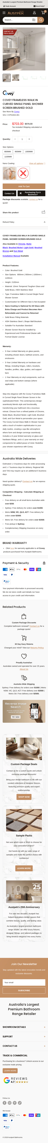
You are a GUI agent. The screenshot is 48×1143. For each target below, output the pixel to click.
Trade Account (10, 6)
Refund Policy (8, 222)
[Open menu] (4, 13)
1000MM (29, 151)
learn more (24, 868)
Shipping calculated (31, 127)
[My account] (34, 12)
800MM (7, 151)
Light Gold (28, 247)
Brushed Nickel (16, 247)
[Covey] (16, 91)
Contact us (28, 481)
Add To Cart (24, 186)
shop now (24, 797)
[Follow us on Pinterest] (15, 1103)
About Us (24, 669)
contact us (33, 199)
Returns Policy (37, 648)
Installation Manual (11, 256)
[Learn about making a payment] (24, 576)
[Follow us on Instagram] (9, 1103)
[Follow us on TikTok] (20, 1103)
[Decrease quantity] (15, 139)
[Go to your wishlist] (38, 12)
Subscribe (24, 990)
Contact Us (9, 193)
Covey (16, 111)
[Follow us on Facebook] (4, 1103)
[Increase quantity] (29, 139)
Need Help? (40, 6)
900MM (18, 151)
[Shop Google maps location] (16, 1078)
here (12, 548)
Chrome (21, 244)
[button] (43, 12)
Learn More (10, 1071)
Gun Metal (18, 251)
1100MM (8, 157)
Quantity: (7, 139)
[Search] (40, 20)
